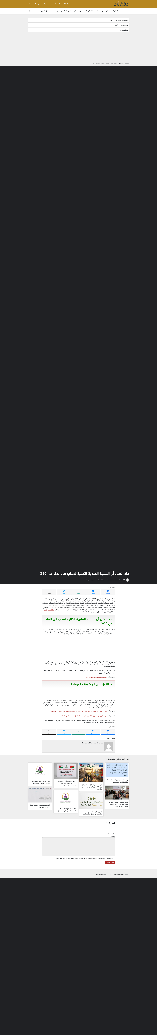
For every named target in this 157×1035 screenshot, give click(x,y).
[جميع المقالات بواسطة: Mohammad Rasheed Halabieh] (108, 746)
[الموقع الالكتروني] (101, 746)
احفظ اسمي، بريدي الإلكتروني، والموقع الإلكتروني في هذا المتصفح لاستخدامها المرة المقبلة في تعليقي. (84, 858)
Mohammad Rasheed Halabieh (116, 580)
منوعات (88, 580)
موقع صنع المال (49, 610)
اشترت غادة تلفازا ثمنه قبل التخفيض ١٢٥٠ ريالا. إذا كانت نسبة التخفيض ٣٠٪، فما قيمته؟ (79, 711)
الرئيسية (127, 63)
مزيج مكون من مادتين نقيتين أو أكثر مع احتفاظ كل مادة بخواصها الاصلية (84, 716)
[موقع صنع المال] (121, 4)
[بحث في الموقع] (29, 11)
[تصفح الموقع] (128, 11)
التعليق (112, 836)
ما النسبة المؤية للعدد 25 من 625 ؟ (96, 677)
